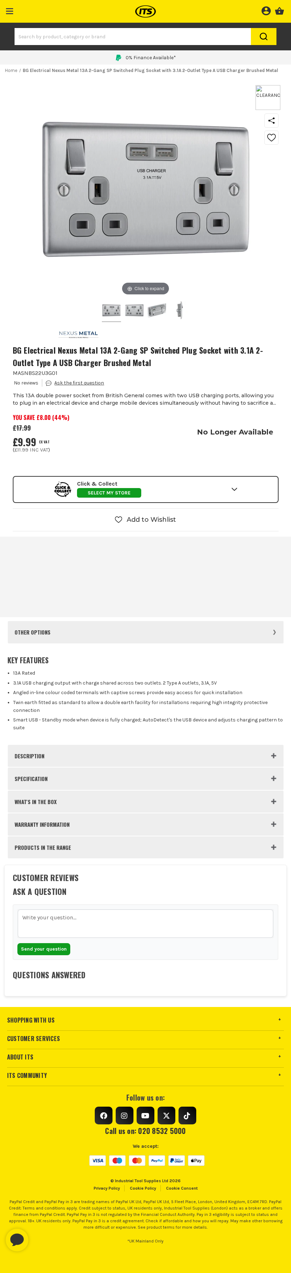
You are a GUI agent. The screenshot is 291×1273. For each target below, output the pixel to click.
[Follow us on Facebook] (103, 1115)
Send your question (44, 949)
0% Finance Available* (151, 58)
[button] (10, 10)
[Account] (266, 10)
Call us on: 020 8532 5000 (145, 1130)
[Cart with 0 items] (279, 10)
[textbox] (145, 923)
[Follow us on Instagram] (124, 1115)
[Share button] (271, 121)
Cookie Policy (143, 1188)
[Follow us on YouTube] (145, 1115)
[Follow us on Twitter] (166, 1115)
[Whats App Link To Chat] (40, 1236)
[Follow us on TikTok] (187, 1115)
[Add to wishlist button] (271, 138)
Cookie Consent (182, 1188)
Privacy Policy (107, 1188)
